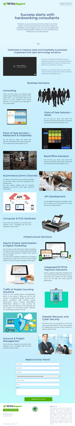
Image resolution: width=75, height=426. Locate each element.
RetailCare (8, 423)
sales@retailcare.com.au (8, 414)
